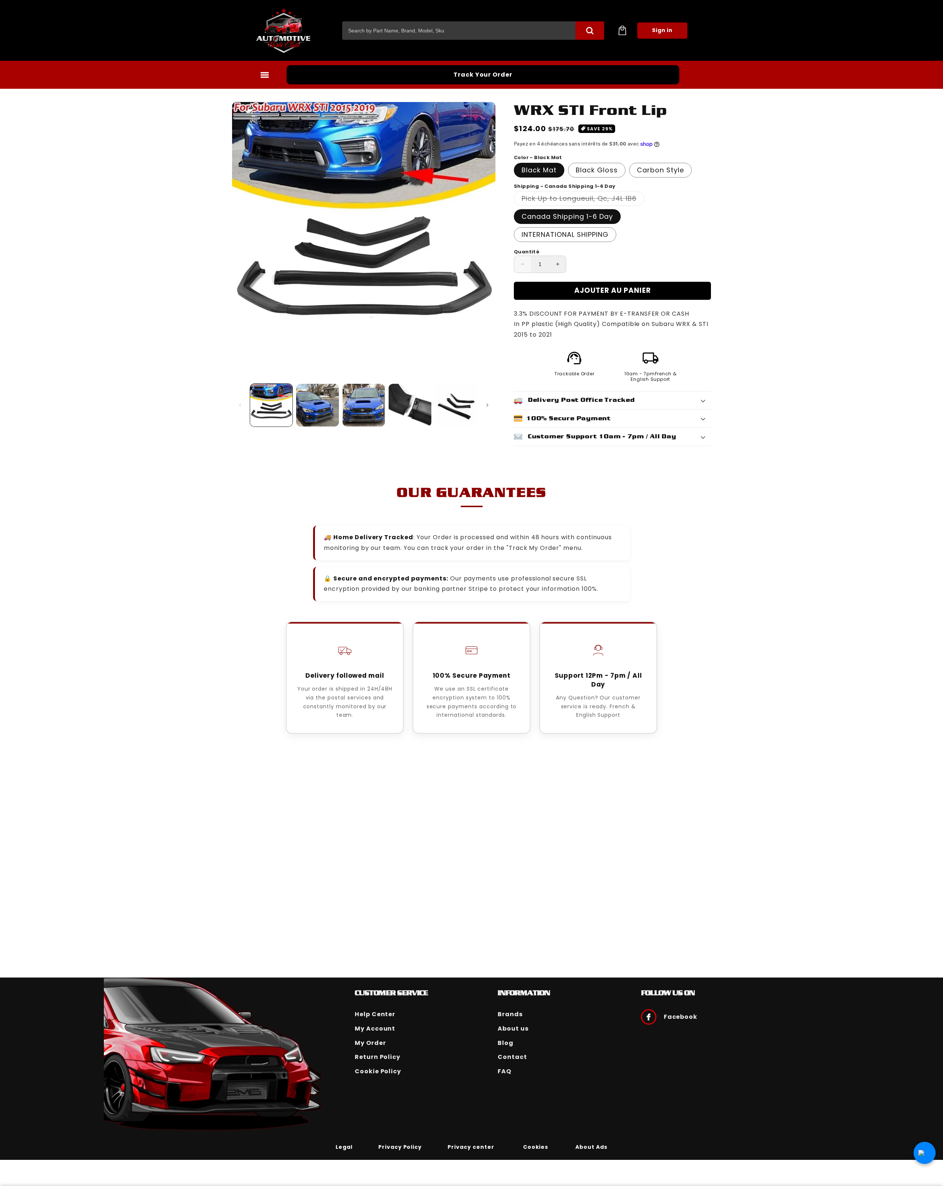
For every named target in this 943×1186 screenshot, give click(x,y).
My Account (375, 1028)
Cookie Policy (378, 1071)
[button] (622, 31)
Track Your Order (482, 74)
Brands (510, 1014)
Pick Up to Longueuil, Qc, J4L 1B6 (583, 199)
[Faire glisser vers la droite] (487, 405)
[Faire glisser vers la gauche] (240, 405)
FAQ (504, 1071)
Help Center (375, 1014)
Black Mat (539, 170)
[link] (344, 1146)
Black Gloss (597, 170)
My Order (370, 1043)
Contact (512, 1057)
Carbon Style (660, 170)
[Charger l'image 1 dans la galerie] (271, 405)
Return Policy (377, 1057)
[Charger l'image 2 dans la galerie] (317, 405)
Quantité (526, 251)
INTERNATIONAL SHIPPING (565, 234)
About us (513, 1028)
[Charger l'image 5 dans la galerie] (456, 405)
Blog (505, 1043)
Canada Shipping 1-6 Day (567, 216)
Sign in (662, 30)
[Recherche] (589, 30)
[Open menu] (264, 75)
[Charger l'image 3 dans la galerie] (364, 405)
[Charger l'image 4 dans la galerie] (410, 405)
